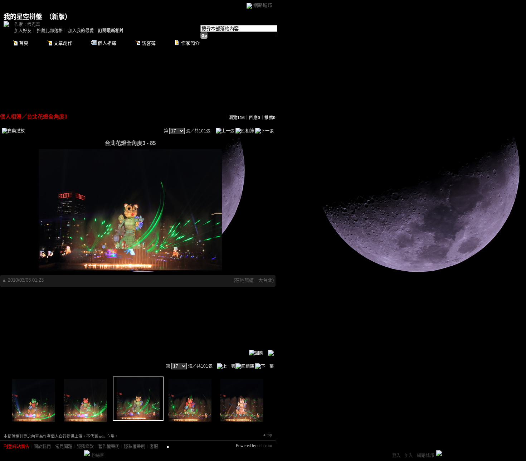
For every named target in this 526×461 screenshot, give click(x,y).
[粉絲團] (87, 453)
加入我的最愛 (81, 30)
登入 (396, 455)
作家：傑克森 (27, 24)
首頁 (23, 43)
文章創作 (63, 43)
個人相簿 (107, 43)
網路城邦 (262, 5)
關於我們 (42, 446)
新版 (58, 16)
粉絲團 (98, 455)
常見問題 (63, 446)
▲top (267, 434)
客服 (154, 446)
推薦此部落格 (50, 30)
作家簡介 (190, 43)
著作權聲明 (109, 446)
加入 (408, 455)
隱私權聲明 (134, 446)
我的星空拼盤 (23, 16)
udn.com (264, 445)
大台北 (265, 280)
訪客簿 (149, 43)
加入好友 (22, 30)
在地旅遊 (244, 280)
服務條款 (85, 446)
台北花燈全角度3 (47, 116)
